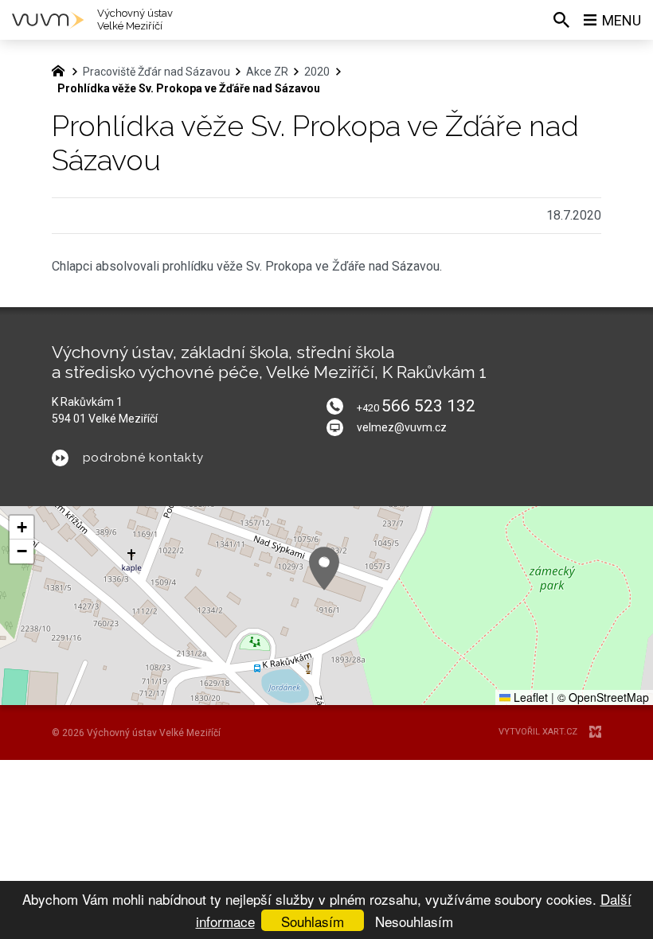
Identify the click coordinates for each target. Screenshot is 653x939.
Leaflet (529, 697)
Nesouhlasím (414, 921)
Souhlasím (312, 921)
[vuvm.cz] (62, 69)
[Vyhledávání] (561, 20)
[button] (324, 568)
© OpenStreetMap (603, 697)
